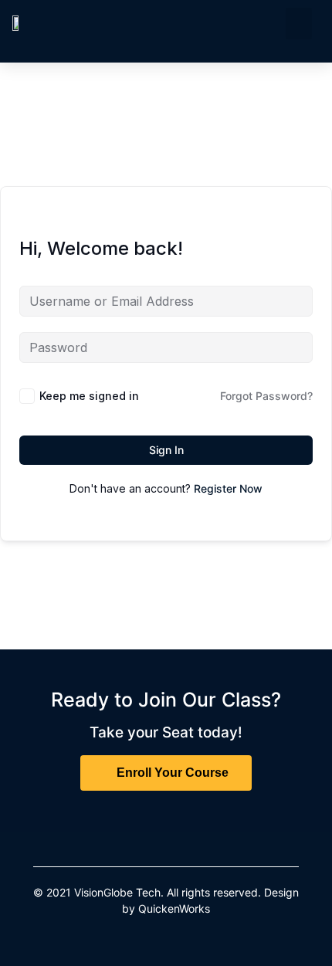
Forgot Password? (266, 395)
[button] (299, 23)
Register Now (228, 488)
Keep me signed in (89, 395)
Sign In (166, 449)
